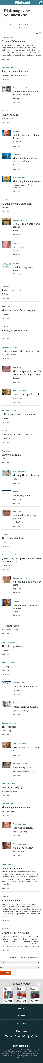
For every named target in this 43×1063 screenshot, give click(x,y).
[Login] (40, 2)
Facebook (15, 1036)
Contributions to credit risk (16, 932)
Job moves (18, 246)
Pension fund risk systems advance (26, 606)
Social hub (32, 1036)
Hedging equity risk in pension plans (21, 350)
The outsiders (9, 726)
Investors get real (21, 495)
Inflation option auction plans (17, 203)
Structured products (20, 88)
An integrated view (23, 847)
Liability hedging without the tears (26, 136)
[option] (8, 993)
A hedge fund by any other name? (27, 583)
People (15, 243)
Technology (17, 154)
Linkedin (10, 1036)
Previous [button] (4, 984)
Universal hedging (11, 454)
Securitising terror (22, 766)
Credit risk (5, 111)
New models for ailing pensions (24, 516)
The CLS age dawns (12, 645)
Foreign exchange (19, 390)
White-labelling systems (25, 706)
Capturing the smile (12, 867)
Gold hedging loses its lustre (24, 268)
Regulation (6, 306)
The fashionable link (12, 538)
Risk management (8, 68)
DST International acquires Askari (20, 414)
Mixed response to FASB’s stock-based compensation (27, 372)
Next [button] (39, 984)
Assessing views (10, 625)
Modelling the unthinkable (27, 180)
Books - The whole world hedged (26, 225)
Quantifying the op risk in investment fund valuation (21, 560)
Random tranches (11, 900)
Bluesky (23, 1036)
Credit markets (7, 38)
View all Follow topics (6, 1036)
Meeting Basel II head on (26, 474)
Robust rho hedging (12, 786)
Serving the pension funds (15, 330)
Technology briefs (11, 289)
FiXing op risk (9, 666)
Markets (16, 131)
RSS (36, 1036)
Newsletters (19, 1036)
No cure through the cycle (26, 394)
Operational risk (8, 431)
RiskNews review (11, 114)
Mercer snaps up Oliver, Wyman (19, 310)
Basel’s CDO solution (13, 41)
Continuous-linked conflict (27, 746)
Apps (28, 1036)
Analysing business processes (17, 434)
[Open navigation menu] (2, 2)
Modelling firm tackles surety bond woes (25, 159)
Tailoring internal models (15, 71)
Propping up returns (23, 827)
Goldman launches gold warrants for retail (25, 93)
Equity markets (7, 864)
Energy (15, 491)
